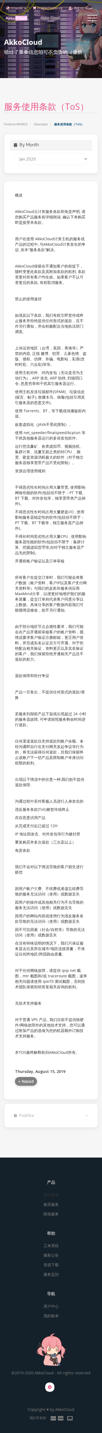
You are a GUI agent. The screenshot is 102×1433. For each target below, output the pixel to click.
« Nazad (26, 1081)
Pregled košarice (49, 8)
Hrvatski (17, 8)
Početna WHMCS (15, 124)
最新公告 (51, 1255)
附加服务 (51, 1214)
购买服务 (51, 1204)
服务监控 (51, 1274)
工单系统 (51, 1245)
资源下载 (51, 1264)
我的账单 (51, 1315)
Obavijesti (41, 124)
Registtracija (82, 8)
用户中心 (51, 1306)
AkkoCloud (64, 1409)
